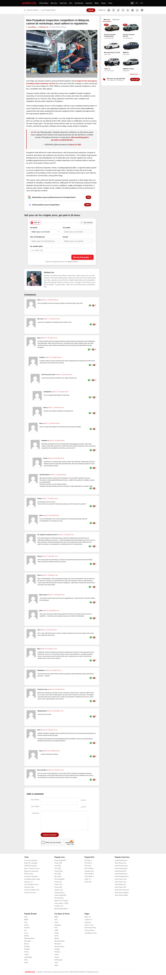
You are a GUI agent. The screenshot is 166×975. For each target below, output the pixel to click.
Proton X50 (58, 863)
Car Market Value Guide (32, 879)
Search (90, 10)
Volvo (26, 960)
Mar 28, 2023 (48, 515)
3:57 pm (61, 407)
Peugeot (27, 949)
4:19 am (61, 458)
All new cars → (135, 74)
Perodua (27, 946)
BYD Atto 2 (88, 860)
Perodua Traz (58, 906)
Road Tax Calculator (30, 863)
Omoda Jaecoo (59, 946)
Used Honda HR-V (121, 871)
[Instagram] (113, 10)
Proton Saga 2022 (60, 895)
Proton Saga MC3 (60, 860)
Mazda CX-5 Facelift (61, 900)
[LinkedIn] (142, 10)
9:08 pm (63, 474)
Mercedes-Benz (29, 938)
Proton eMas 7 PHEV (61, 903)
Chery (56, 922)
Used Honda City (120, 884)
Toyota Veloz (58, 871)
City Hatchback (59, 879)
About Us (88, 917)
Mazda (26, 936)
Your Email (35, 806)
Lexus (26, 933)
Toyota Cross (58, 890)
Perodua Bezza (59, 892)
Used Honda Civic (120, 863)
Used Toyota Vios (120, 882)
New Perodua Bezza (61, 908)
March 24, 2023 (75, 145)
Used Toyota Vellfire (121, 895)
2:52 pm (69, 374)
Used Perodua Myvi (121, 868)
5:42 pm (54, 630)
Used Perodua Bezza (122, 876)
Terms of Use (89, 925)
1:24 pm (57, 319)
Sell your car (28, 882)
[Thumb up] (90, 305)
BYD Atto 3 (88, 863)
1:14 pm (61, 770)
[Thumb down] (93, 305)
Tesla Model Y (89, 876)
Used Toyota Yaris (121, 879)
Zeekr (26, 962)
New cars (107, 19)
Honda (26, 925)
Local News (32, 27)
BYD (55, 919)
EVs (70, 3)
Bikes (97, 3)
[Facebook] (109, 10)
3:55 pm (57, 423)
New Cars (54, 3)
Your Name (35, 800)
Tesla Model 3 (89, 874)
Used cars (115, 19)
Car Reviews (79, 3)
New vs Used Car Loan (31, 868)
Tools (110, 3)
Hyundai (27, 927)
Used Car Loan (29, 887)
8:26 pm (62, 595)
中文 (141, 3)
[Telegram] (132, 10)
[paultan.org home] (29, 3)
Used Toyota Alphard (121, 892)
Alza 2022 (57, 874)
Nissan (26, 944)
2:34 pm (55, 498)
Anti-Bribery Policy (91, 933)
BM (137, 3)
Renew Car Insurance (31, 871)
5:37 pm (55, 575)
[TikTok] (118, 10)
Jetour (56, 936)
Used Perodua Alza (121, 874)
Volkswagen (28, 957)
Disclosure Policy (90, 927)
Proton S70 (58, 882)
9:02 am (56, 610)
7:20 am (54, 730)
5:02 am (58, 670)
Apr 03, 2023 (53, 458)
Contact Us (88, 919)
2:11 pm (55, 338)
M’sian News (43, 3)
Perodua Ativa (59, 898)
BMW (26, 919)
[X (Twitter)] (123, 10)
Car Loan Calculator (30, 860)
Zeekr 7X (88, 879)
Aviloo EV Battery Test (31, 890)
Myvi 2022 (57, 876)
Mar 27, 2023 (47, 300)
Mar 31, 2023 (54, 440)
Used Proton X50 (120, 887)
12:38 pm (55, 300)
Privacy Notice (89, 930)
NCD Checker (28, 874)
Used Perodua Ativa (121, 866)
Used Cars (63, 3)
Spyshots (89, 3)
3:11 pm (71, 534)
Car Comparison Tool (31, 884)
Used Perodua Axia (121, 860)
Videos (103, 3)
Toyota (26, 954)
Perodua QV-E (89, 871)
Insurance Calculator (31, 876)
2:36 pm (58, 357)
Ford (25, 922)
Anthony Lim (43, 27)
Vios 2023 (57, 868)
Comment (35, 813)
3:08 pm (62, 440)
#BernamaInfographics (80, 137)
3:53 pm (65, 392)
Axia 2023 (57, 866)
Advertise (88, 922)
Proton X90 (58, 887)
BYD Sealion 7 (89, 868)
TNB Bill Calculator (30, 866)
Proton (26, 952)
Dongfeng (57, 925)
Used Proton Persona (122, 890)
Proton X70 (58, 884)
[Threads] (128, 10)
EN (132, 3)
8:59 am (56, 515)
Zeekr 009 (88, 882)
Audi (25, 917)
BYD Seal (88, 866)
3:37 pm (55, 556)
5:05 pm (57, 751)
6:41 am (60, 711)
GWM (56, 930)
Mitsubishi (27, 941)
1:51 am (54, 649)
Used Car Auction (30, 892)
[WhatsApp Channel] (137, 10)
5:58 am (62, 689)
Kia (25, 930)
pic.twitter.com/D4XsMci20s (62, 140)
